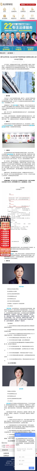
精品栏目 (13, 18)
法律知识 (23, 11)
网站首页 (3, 53)
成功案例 (4, 18)
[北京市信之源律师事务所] (7, 4)
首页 (4, 11)
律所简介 (23, 18)
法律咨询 (13, 11)
